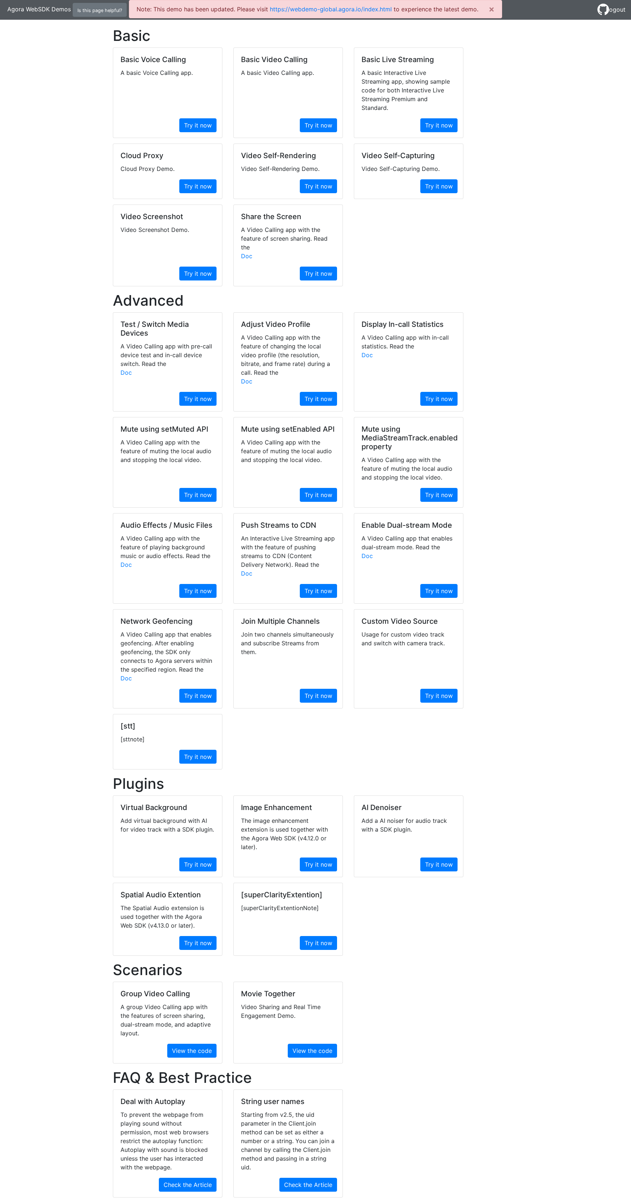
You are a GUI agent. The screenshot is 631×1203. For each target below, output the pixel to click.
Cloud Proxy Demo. (148, 168)
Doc (246, 256)
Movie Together (268, 993)
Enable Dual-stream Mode (407, 525)
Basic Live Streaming (398, 59)
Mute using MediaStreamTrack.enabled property (410, 438)
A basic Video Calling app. (277, 72)
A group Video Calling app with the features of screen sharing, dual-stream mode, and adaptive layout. (166, 1020)
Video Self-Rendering (278, 155)
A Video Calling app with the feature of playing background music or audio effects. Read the (165, 547)
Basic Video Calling (274, 59)
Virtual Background (154, 807)
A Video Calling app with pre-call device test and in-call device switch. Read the (166, 355)
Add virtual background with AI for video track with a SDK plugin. (167, 825)
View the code (192, 1050)
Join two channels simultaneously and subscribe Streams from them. (287, 643)
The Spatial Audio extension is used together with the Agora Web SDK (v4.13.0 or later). (162, 916)
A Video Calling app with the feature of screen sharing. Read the (284, 238)
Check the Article (188, 1184)
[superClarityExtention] (281, 894)
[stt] (128, 726)
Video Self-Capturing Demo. (401, 168)
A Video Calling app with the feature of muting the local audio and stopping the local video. (166, 451)
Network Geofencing (156, 621)
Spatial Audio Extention (161, 894)
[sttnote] (133, 739)
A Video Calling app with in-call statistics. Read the (405, 342)
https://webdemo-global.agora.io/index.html (331, 9)
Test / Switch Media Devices (155, 328)
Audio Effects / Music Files (167, 525)
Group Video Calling (155, 993)
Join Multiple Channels (280, 621)
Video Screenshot (152, 216)
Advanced (148, 300)
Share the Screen (271, 216)
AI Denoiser (382, 807)
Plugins (138, 784)
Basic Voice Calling (153, 59)
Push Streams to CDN (278, 525)
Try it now (198, 125)
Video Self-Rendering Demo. (280, 168)
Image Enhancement (276, 807)
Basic (131, 36)
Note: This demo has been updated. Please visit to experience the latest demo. (307, 9)
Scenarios (147, 970)
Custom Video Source (400, 621)
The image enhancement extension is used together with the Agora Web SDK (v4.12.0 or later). (284, 834)
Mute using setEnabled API (287, 429)
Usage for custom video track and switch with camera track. (403, 639)
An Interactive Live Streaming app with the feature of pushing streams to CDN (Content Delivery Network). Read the (288, 551)
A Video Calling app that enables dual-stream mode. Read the (407, 543)
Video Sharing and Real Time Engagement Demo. (281, 1011)
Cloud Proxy (142, 155)
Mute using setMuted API (164, 429)
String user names (273, 1101)
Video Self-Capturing (398, 155)
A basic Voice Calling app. (157, 72)
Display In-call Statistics (403, 324)
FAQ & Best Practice (182, 1077)
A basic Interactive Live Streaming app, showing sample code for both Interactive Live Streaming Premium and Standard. (406, 90)
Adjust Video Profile (275, 324)
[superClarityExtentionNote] (280, 908)
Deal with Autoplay (153, 1101)
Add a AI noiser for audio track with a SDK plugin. (404, 825)
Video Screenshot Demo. (155, 229)
